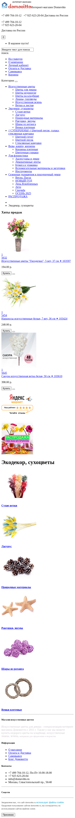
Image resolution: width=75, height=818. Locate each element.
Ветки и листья (24, 105)
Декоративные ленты (28, 161)
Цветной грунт (24, 136)
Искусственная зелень (28, 102)
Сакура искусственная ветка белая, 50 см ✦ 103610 (31, 376)
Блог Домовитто (18, 759)
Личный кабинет (18, 65)
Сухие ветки (22, 111)
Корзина (13, 74)
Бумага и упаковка (26, 165)
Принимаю (8, 814)
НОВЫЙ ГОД (23, 180)
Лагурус (20, 114)
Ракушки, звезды (25, 121)
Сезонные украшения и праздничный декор (34, 174)
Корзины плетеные (26, 149)
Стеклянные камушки (28, 143)
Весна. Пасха (23, 177)
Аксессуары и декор (27, 158)
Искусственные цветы (21, 86)
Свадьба (20, 190)
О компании (15, 62)
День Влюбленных (26, 183)
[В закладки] (13, 274)
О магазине (15, 749)
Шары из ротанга (25, 124)
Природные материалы (29, 117)
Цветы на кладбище (27, 95)
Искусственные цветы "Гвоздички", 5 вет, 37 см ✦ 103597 (36, 261)
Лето (18, 187)
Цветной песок (24, 139)
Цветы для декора (25, 89)
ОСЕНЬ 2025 (23, 193)
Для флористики (18, 155)
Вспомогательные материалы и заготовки (40, 168)
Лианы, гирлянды (26, 99)
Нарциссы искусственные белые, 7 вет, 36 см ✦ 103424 (34, 318)
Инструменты (23, 171)
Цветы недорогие (25, 92)
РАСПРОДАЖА (18, 196)
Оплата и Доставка (19, 68)
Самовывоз (15, 71)
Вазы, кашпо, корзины (21, 146)
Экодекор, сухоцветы (20, 108)
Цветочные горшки (27, 152)
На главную (15, 58)
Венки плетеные (25, 127)
